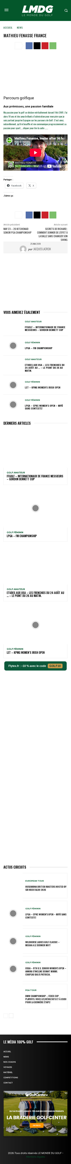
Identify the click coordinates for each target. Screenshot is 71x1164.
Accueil (8, 27)
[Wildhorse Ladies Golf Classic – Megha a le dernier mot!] (13, 941)
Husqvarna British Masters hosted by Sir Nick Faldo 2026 (45, 888)
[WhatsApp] (52, 45)
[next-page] (11, 1015)
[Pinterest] (45, 45)
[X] (37, 45)
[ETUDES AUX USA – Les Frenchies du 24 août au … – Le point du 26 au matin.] (13, 365)
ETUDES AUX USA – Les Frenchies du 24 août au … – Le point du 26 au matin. (44, 368)
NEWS (20, 27)
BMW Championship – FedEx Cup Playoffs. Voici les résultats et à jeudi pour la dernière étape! (45, 999)
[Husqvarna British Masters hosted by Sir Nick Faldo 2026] (13, 885)
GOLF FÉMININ (32, 343)
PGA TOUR (30, 990)
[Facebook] (29, 45)
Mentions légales (35, 1156)
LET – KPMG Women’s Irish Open (42, 387)
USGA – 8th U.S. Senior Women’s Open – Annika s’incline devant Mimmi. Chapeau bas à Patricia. (45, 971)
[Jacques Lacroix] (24, 249)
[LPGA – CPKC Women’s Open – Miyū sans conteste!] (13, 404)
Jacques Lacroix (42, 249)
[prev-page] (5, 1015)
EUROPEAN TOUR (34, 881)
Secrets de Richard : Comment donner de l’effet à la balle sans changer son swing (52, 234)
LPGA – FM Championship (38, 348)
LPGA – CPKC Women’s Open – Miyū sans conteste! (44, 407)
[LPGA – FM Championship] (13, 345)
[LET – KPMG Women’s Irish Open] (13, 385)
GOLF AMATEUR (33, 322)
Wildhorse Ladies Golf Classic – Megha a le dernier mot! (42, 943)
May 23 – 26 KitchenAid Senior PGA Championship (17, 230)
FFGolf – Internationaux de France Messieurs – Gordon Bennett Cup (45, 328)
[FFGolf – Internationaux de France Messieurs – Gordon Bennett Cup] (13, 326)
